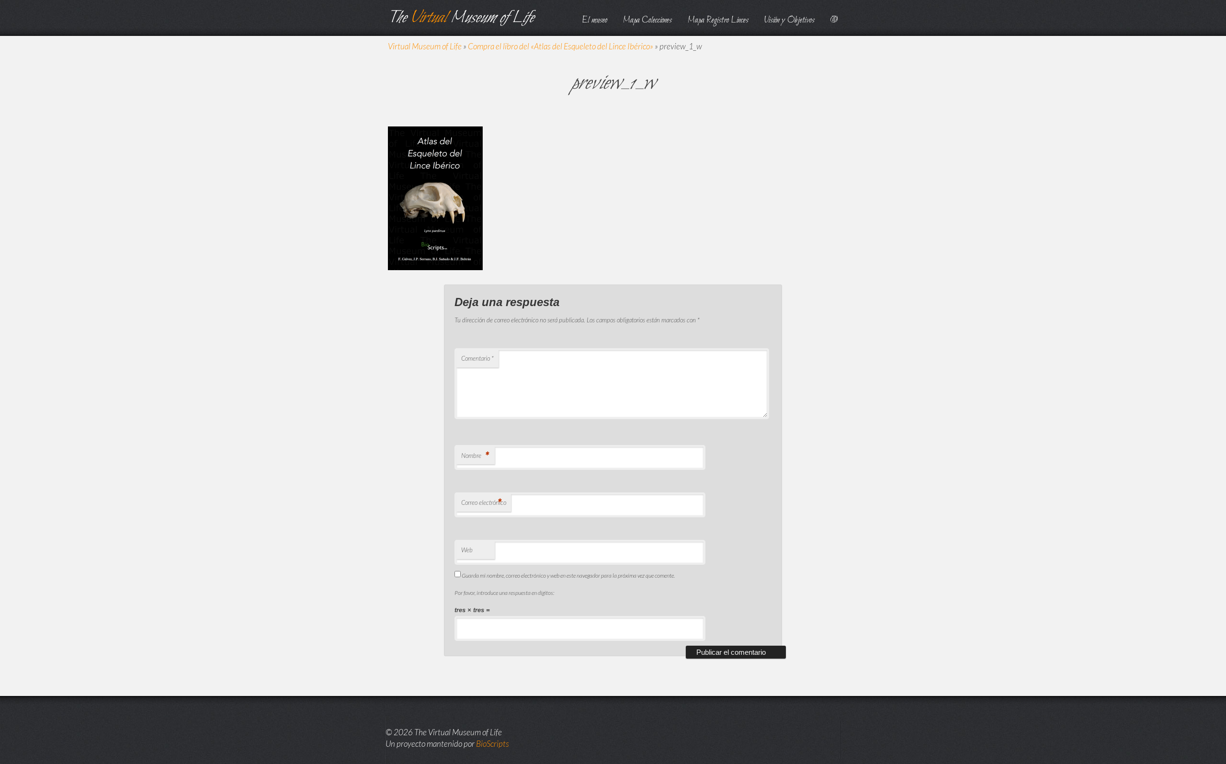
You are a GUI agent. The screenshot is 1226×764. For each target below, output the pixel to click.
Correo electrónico (483, 502)
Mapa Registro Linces (718, 20)
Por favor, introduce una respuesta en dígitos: (504, 592)
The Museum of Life (461, 18)
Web (467, 550)
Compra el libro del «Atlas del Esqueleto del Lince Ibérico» (560, 46)
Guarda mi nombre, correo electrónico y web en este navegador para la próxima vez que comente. (568, 575)
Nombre (475, 455)
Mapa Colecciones (647, 20)
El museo (594, 20)
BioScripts (492, 744)
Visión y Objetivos (789, 20)
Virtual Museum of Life (425, 46)
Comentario (477, 358)
